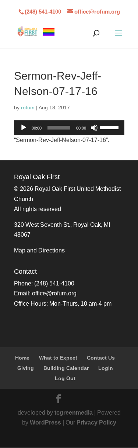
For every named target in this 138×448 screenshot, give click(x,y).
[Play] (23, 127)
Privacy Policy (96, 422)
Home (22, 358)
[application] (69, 127)
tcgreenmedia (73, 412)
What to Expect (58, 358)
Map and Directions (39, 250)
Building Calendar (66, 368)
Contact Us (101, 358)
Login (105, 368)
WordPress (45, 422)
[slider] (110, 127)
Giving (25, 368)
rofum (28, 107)
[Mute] (94, 127)
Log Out (65, 378)
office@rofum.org (54, 293)
